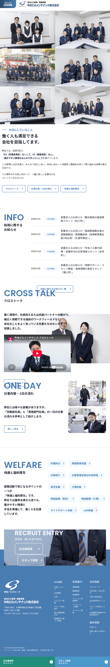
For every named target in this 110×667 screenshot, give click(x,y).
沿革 (56, 597)
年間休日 (55, 463)
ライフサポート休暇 (61, 510)
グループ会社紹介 (59, 608)
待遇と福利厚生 (71, 188)
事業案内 (77, 581)
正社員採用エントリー (97, 602)
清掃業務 (75, 587)
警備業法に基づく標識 (59, 619)
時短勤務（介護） (91, 498)
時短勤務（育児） (60, 498)
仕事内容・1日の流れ (41, 188)
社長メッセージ (59, 588)
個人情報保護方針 (59, 614)
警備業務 (75, 591)
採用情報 (94, 581)
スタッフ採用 (30, 560)
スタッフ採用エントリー (97, 608)
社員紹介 (55, 475)
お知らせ (93, 627)
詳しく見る (13, 382)
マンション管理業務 (77, 599)
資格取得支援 (79, 463)
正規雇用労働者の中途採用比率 (97, 614)
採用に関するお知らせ (97, 632)
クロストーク (12, 188)
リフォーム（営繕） (76, 606)
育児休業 (55, 487)
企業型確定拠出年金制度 (85, 475)
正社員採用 (25, 549)
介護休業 (76, 487)
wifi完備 (88, 510)
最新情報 (94, 622)
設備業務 (75, 595)
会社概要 (58, 581)
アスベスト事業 (59, 602)
